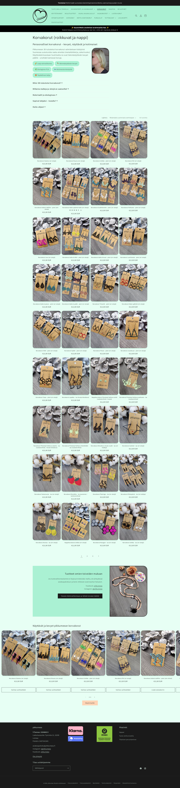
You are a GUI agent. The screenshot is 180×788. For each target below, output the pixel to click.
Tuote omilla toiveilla (126, 736)
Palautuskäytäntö (73, 783)
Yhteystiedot (117, 783)
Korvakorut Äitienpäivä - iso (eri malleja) (133, 494)
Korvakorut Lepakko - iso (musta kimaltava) (75, 397)
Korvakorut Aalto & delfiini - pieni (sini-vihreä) (47, 208)
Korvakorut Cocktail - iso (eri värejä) (133, 446)
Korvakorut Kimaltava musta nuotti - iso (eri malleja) (104, 446)
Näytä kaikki (90, 703)
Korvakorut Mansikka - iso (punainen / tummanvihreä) (75, 495)
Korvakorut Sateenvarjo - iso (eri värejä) (46, 494)
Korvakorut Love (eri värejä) (46, 257)
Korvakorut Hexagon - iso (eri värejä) (104, 543)
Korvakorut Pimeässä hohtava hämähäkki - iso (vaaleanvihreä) (75, 446)
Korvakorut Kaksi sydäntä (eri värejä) (133, 304)
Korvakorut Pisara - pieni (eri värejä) (104, 351)
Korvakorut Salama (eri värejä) (46, 161)
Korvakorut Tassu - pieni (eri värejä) (47, 397)
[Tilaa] (68, 768)
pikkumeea (98, 586)
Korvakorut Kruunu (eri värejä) (75, 161)
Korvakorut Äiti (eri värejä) (133, 161)
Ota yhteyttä (37, 756)
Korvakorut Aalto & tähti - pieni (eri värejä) (75, 257)
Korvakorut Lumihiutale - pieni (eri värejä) (133, 257)
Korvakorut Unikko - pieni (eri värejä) (104, 161)
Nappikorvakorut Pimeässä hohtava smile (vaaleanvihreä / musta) (104, 398)
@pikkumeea (97, 589)
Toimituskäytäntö (106, 783)
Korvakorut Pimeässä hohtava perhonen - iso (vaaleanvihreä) (133, 398)
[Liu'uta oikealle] (94, 697)
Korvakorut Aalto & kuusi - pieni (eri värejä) (104, 257)
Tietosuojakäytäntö (85, 783)
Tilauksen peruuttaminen (127, 739)
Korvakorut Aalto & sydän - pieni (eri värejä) (75, 304)
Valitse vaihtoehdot (18, 690)
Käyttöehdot (96, 783)
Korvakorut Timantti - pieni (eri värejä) (104, 304)
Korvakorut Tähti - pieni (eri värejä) (47, 351)
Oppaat (121, 732)
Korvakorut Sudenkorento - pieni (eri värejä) (104, 207)
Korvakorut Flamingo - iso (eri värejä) (104, 494)
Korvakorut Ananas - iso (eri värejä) (47, 543)
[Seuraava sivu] (98, 556)
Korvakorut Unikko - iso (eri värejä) (133, 543)
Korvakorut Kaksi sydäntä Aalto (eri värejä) (75, 207)
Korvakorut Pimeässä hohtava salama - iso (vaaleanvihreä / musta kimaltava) (47, 446)
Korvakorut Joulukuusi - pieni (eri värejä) (133, 351)
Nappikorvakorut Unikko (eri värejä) (76, 543)
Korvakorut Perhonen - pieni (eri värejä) (133, 207)
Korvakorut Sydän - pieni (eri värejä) (75, 351)
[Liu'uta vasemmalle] (85, 697)
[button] (83, 9)
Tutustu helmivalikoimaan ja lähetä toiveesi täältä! (80, 596)
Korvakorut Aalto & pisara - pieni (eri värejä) (46, 304)
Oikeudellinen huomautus (129, 783)
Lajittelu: (105, 118)
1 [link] (81, 556)
